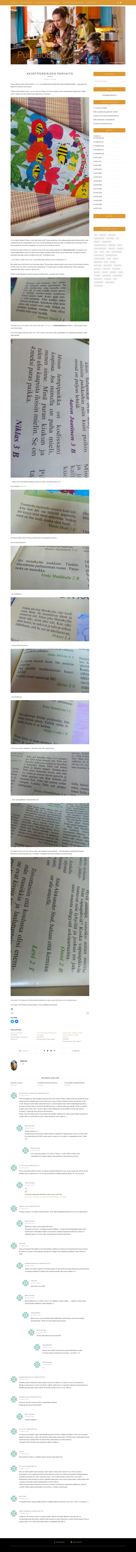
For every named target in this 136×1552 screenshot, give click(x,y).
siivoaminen (107, 275)
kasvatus (112, 248)
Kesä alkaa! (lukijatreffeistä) (74, 1083)
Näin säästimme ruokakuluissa (104, 120)
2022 (98, 169)
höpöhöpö (111, 245)
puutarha (97, 268)
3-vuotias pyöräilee (100, 108)
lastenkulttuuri (111, 255)
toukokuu (99, 138)
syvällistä (107, 279)
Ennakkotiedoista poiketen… (48, 1083)
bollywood (110, 238)
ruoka (121, 272)
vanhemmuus (98, 282)
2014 (98, 200)
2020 (98, 177)
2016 (98, 193)
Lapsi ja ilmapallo (17, 1033)
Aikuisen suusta (16, 1083)
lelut (109, 258)
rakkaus (97, 272)
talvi (115, 279)
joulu (120, 245)
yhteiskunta (98, 285)
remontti (113, 272)
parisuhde (117, 265)
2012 (98, 208)
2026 (97, 136)
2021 (98, 173)
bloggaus (112, 235)
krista (77, 1051)
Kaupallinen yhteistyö (73, 2)
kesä (95, 251)
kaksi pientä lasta (100, 248)
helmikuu (99, 150)
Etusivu (14, 2)
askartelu (103, 235)
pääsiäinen (116, 268)
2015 (98, 197)
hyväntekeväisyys (100, 245)
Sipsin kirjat (26, 2)
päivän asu (106, 268)
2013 (98, 204)
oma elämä (97, 265)
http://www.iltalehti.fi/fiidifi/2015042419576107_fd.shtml (45, 1197)
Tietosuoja (91, 2)
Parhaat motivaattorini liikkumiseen (106, 116)
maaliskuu (99, 146)
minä (106, 262)
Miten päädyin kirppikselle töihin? (106, 112)
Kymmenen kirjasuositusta (103, 123)
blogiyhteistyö (99, 238)
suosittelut (98, 279)
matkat (115, 258)
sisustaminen (117, 275)
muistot (112, 262)
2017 (98, 189)
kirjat (102, 251)
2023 (98, 165)
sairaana (97, 275)
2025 (98, 157)
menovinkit (98, 262)
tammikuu (99, 154)
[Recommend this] (12, 1009)
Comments (23, 1051)
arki (95, 235)
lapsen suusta (98, 255)
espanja (97, 241)
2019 (98, 181)
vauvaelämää (110, 282)
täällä (36, 84)
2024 (98, 161)
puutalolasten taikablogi (47, 2)
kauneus (120, 248)
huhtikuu (99, 142)
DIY (117, 238)
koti (107, 251)
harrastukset (106, 241)
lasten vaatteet (99, 258)
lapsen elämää (116, 251)
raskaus (105, 272)
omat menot (108, 265)
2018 (98, 185)
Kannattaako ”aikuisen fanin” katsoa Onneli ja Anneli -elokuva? (72, 1035)
